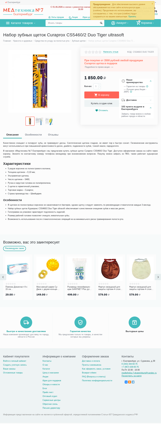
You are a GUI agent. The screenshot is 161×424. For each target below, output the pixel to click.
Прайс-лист (48, 392)
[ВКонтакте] (126, 382)
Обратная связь (50, 404)
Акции (75, 17)
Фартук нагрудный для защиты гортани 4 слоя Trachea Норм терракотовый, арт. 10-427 (110, 288)
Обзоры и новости (51, 384)
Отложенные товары (13, 373)
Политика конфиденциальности (97, 380)
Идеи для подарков (52, 380)
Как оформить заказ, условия (96, 369)
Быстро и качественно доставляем (26, 331)
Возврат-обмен (89, 373)
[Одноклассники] (129, 382)
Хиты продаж (57, 17)
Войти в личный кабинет (14, 361)
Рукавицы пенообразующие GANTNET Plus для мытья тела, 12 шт (79, 288)
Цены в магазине (51, 373)
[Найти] (101, 23)
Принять (132, 16)
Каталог (46, 369)
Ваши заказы (9, 369)
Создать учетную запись (15, 365)
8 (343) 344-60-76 (129, 364)
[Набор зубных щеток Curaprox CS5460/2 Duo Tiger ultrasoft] (39, 81)
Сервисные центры (51, 400)
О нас (45, 365)
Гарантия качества (80, 331)
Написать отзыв (110, 52)
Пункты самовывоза (91, 365)
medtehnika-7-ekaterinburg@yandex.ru (139, 373)
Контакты (47, 361)
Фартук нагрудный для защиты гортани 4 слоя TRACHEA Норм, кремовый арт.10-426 (140, 288)
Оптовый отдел (50, 396)
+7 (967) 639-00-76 (130, 367)
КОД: (129, 52)
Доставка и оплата (91, 361)
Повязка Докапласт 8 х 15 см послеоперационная (16, 288)
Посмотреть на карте (132, 376)
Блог (45, 388)
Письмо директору (51, 408)
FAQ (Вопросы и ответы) (93, 376)
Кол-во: (88, 86)
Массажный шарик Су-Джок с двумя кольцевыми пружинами (47, 288)
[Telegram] (133, 382)
